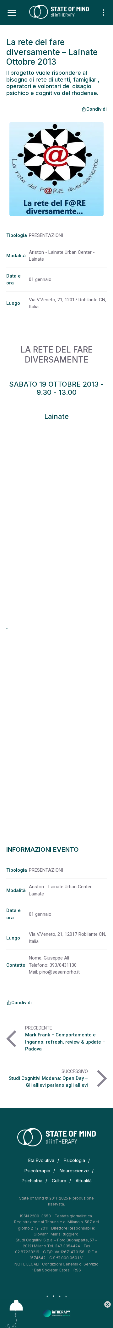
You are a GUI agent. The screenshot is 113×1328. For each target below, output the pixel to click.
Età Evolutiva (41, 1160)
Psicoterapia (37, 1170)
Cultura (59, 1180)
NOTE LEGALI (26, 1264)
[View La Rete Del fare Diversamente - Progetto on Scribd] (7, 626)
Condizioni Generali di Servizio (70, 1264)
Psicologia (74, 1160)
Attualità (84, 1180)
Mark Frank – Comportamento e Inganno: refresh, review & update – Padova (65, 1042)
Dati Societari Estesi (52, 1270)
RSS (77, 1270)
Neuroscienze (74, 1170)
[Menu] (12, 13)
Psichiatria (32, 1180)
